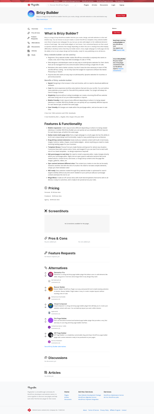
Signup (122, 5)
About (85, 410)
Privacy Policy (104, 410)
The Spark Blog (119, 1)
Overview (35, 29)
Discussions (104, 5)
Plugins (86, 5)
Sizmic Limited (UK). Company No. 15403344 (51, 410)
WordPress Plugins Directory (105, 1)
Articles (94, 5)
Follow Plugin (121, 15)
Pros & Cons (36, 33)
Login (113, 5)
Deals (33, 55)
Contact (124, 410)
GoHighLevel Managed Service (71, 1)
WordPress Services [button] (88, 1)
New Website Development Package (89, 395)
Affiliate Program (115, 410)
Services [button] (56, 1)
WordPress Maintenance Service (114, 395)
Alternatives (36, 43)
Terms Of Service (93, 410)
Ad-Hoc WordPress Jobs (111, 397)
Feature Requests (34, 38)
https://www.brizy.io (42, 19)
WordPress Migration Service (87, 397)
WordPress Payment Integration (88, 399)
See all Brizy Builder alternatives (55, 346)
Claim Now (117, 32)
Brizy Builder (48, 28)
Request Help (120, 50)
